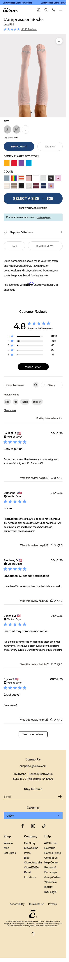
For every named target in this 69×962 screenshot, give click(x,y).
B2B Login (50, 892)
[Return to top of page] (33, 934)
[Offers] (38, 9)
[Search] (46, 9)
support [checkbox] (37, 401)
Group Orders (52, 877)
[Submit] (60, 796)
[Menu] (60, 9)
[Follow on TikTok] (43, 826)
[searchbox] (18, 385)
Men (6, 848)
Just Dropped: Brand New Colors (16, 2)
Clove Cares (31, 848)
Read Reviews (45, 246)
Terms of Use (36, 904)
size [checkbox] (7, 401)
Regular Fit (19, 146)
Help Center (51, 862)
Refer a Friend (52, 853)
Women (8, 843)
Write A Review (33, 367)
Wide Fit (50, 146)
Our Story (29, 843)
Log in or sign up (43, 217)
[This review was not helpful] (58, 478)
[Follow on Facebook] (22, 826)
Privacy (52, 904)
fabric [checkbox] (25, 401)
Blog (26, 857)
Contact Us (51, 857)
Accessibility (17, 904)
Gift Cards (10, 853)
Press (27, 853)
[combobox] (49, 418)
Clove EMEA (31, 867)
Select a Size (33, 198)
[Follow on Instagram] (33, 826)
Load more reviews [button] (33, 734)
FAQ (14, 246)
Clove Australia (33, 862)
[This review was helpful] (52, 478)
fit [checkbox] (16, 401)
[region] (32, 336)
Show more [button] (10, 410)
